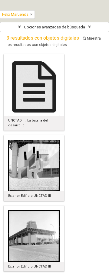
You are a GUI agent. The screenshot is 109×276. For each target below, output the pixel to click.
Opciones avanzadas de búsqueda (54, 27)
